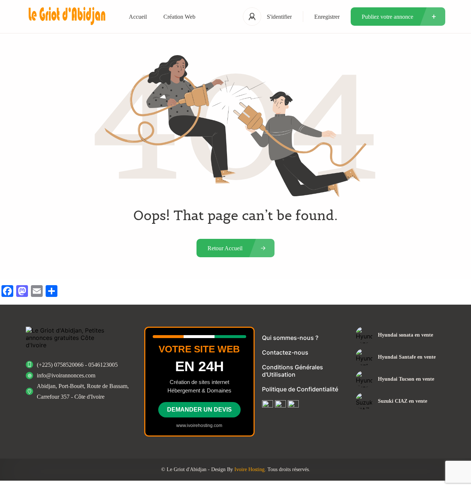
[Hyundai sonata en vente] (364, 335)
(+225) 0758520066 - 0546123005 (77, 365)
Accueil (138, 17)
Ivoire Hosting (249, 469)
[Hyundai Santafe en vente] (364, 357)
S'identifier (279, 17)
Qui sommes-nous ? (290, 337)
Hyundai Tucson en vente (406, 379)
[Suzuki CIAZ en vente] (364, 401)
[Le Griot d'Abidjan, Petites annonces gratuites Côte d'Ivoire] (66, 17)
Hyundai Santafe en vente (407, 357)
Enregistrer (327, 17)
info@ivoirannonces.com (66, 375)
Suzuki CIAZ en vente (402, 401)
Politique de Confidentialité (300, 389)
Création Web (179, 17)
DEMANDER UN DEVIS (199, 409)
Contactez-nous (285, 352)
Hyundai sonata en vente (405, 335)
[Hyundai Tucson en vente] (364, 379)
